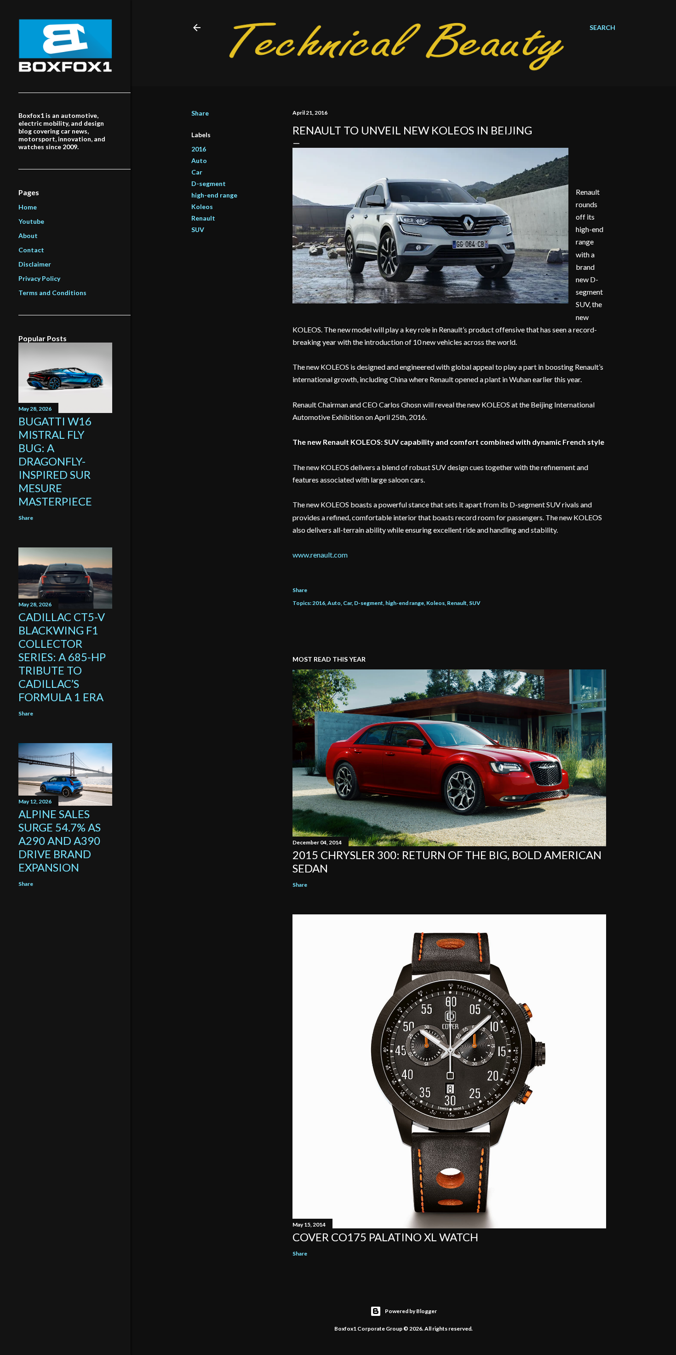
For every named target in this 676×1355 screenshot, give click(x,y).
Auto (199, 160)
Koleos (202, 206)
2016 (198, 149)
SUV (197, 229)
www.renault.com (320, 554)
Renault (203, 218)
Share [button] (200, 113)
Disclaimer (34, 264)
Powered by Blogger (411, 1311)
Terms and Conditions (52, 293)
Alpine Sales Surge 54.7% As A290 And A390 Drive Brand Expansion (59, 840)
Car (196, 172)
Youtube (31, 221)
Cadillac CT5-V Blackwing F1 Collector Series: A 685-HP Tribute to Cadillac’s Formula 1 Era (62, 657)
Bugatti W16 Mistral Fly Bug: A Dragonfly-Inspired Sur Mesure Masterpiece (55, 461)
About (28, 235)
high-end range (214, 195)
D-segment (208, 183)
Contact (31, 250)
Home (27, 207)
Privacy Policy (39, 278)
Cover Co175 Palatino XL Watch (385, 1237)
